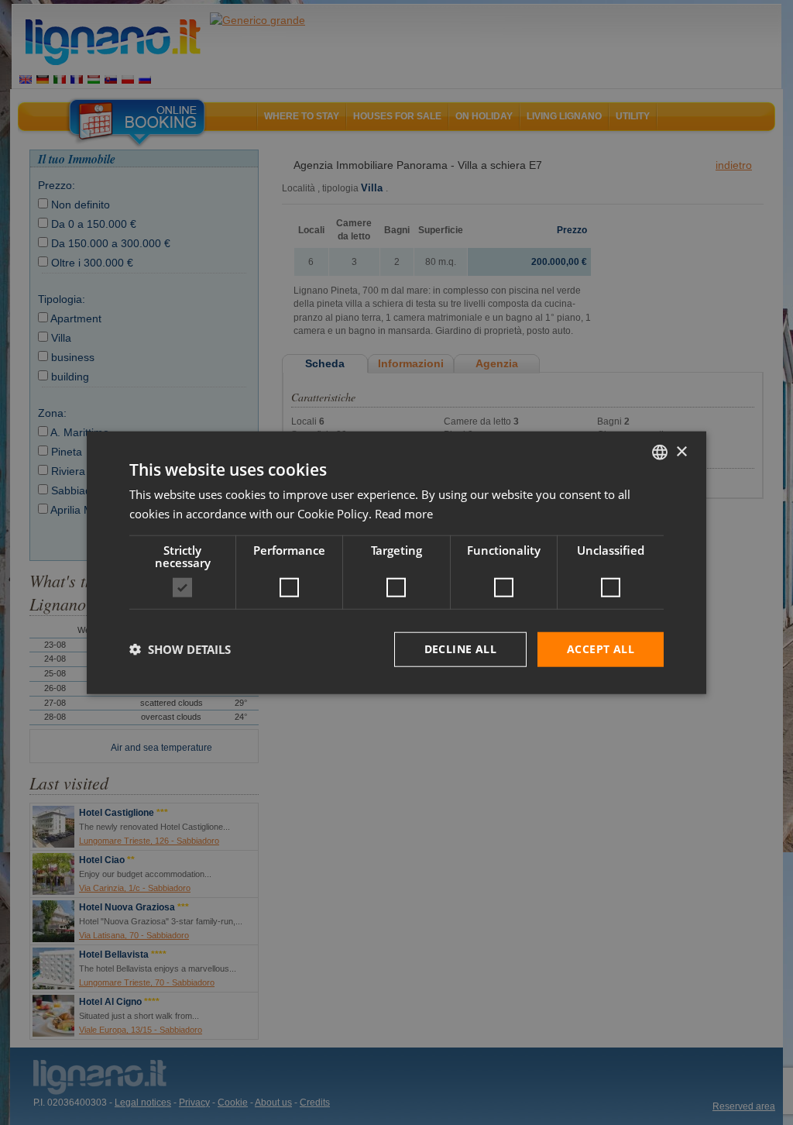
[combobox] (660, 452)
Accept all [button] (600, 649)
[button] (180, 649)
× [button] (681, 451)
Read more (404, 513)
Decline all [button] (460, 649)
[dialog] (396, 563)
